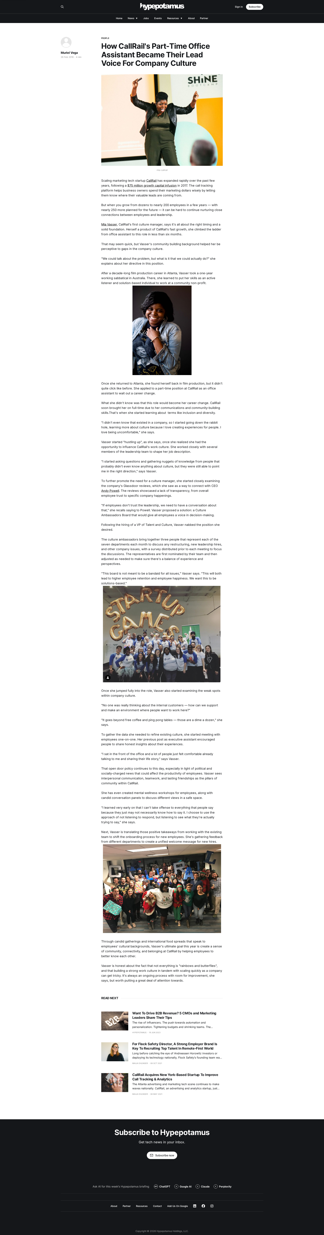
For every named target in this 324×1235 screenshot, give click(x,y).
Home (119, 18)
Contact (157, 1206)
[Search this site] (62, 6)
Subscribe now (164, 1155)
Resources (173, 18)
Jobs (146, 18)
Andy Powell (110, 490)
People (105, 38)
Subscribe (255, 6)
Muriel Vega (69, 52)
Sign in (239, 6)
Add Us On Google (177, 1206)
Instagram (211, 1206)
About (191, 18)
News (131, 18)
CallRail (151, 180)
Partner (204, 18)
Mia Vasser (109, 224)
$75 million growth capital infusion (152, 185)
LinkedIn (194, 1206)
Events (158, 18)
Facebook (203, 1206)
